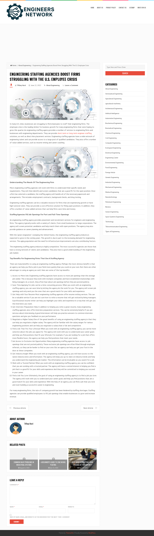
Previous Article (19, 408)
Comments (14, 485)
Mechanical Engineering (113, 187)
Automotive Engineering (113, 118)
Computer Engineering (112, 143)
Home (92, 7)
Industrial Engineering (112, 182)
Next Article (88, 408)
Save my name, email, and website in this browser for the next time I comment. (40, 517)
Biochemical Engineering (113, 123)
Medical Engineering (112, 192)
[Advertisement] (77, 42)
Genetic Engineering (112, 177)
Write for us (142, 7)
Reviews (108, 207)
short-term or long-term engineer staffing (75, 133)
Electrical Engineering (112, 153)
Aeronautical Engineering (113, 94)
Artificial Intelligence (112, 113)
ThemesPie (70, 533)
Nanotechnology (111, 197)
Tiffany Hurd (21, 85)
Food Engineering (111, 168)
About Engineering (24, 65)
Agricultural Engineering (113, 99)
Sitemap (132, 7)
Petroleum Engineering (113, 202)
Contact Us (122, 7)
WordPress (92, 533)
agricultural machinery (112, 104)
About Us (100, 7)
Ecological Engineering (113, 148)
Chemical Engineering (112, 133)
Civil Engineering (111, 138)
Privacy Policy (111, 7)
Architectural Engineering (113, 109)
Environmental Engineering (114, 163)
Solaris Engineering (111, 212)
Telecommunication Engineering (116, 227)
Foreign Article (110, 172)
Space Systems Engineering (114, 217)
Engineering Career (111, 158)
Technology (109, 222)
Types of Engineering (112, 232)
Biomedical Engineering (113, 128)
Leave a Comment (71, 85)
